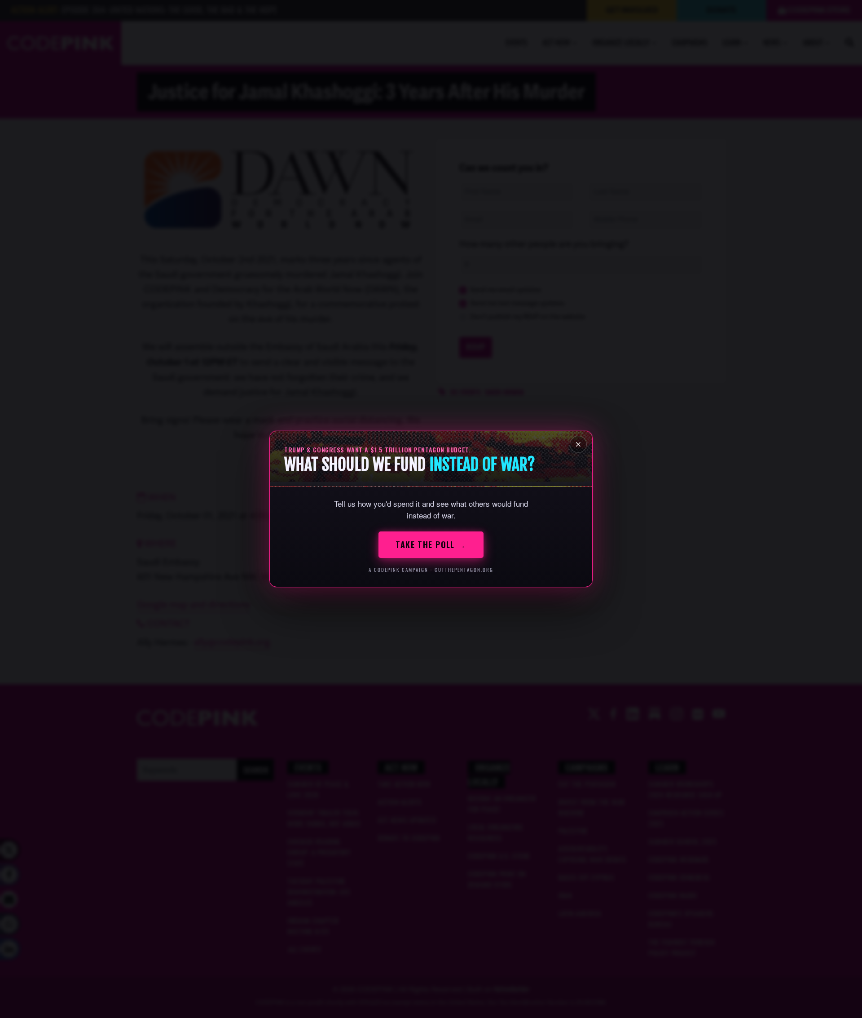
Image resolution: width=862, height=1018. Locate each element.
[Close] (578, 444)
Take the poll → (431, 544)
